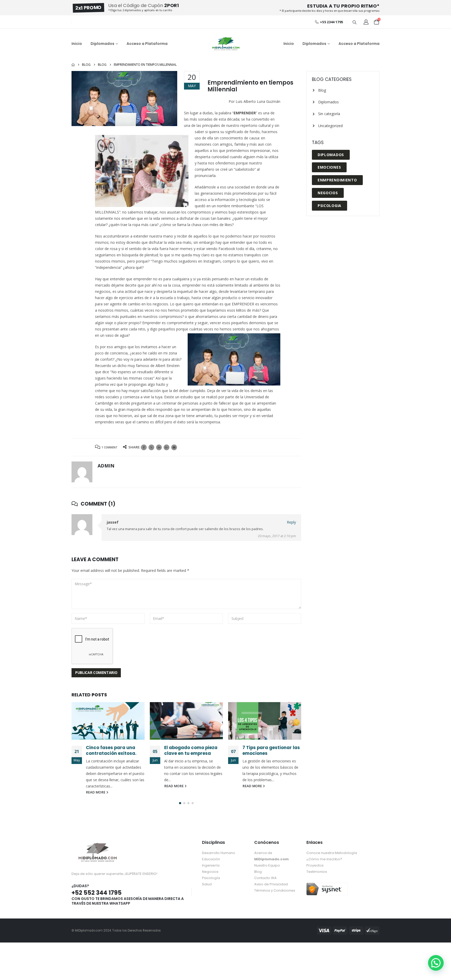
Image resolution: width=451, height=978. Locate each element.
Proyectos (315, 865)
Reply (291, 522)
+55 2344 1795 (331, 22)
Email (174, 447)
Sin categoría (329, 113)
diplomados (331, 154)
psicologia (329, 205)
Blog (322, 90)
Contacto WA (265, 877)
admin (106, 466)
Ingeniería (210, 865)
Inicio (77, 43)
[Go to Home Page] (73, 65)
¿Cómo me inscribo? (324, 859)
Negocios (328, 192)
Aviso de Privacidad (271, 884)
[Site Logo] (225, 43)
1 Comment (109, 447)
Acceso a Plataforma (147, 43)
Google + (166, 447)
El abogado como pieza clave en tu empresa (190, 750)
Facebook (144, 447)
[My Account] (366, 22)
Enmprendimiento (337, 179)
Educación (211, 859)
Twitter (151, 447)
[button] (354, 22)
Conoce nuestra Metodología (331, 852)
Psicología (211, 877)
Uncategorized (330, 125)
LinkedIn (159, 447)
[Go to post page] (108, 721)
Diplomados (102, 43)
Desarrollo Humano (218, 852)
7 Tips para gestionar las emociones (271, 750)
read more (96, 792)
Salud (207, 884)
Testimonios (316, 871)
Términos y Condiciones (274, 890)
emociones (329, 167)
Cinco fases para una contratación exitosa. (111, 750)
